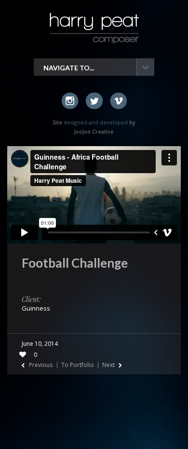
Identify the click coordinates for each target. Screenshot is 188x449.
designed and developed (96, 122)
